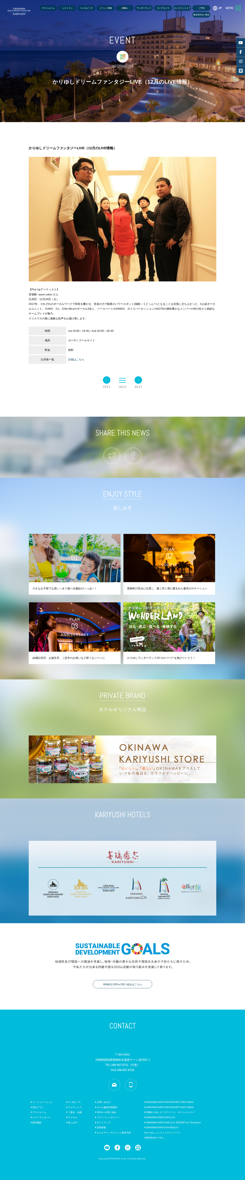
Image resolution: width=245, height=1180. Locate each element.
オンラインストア (182, 8)
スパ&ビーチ (74, 1102)
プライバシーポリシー (108, 1117)
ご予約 (201, 8)
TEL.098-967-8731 (122, 1064)
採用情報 (101, 1127)
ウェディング (74, 1107)
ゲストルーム (48, 8)
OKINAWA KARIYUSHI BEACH (161, 1127)
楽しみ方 (72, 1122)
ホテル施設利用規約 (106, 1107)
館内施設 (37, 1122)
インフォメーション (42, 1102)
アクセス (72, 1117)
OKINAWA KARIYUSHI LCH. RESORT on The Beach (173, 1122)
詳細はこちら (76, 359)
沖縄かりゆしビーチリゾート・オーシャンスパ (169, 1112)
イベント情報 (105, 8)
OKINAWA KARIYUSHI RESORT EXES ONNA (169, 1107)
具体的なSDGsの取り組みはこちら (122, 984)
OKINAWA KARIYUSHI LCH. (160, 1117)
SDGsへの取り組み (106, 1112)
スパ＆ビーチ (86, 8)
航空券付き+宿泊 (201, 14)
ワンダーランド (144, 8)
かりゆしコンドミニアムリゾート (162, 1132)
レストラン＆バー (41, 1117)
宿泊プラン (38, 1107)
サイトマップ (103, 1122)
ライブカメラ (163, 8)
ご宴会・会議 (74, 1112)
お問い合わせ (103, 1102)
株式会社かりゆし (154, 1137)
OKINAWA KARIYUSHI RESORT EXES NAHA (169, 1102)
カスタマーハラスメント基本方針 (113, 1132)
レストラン (67, 8)
